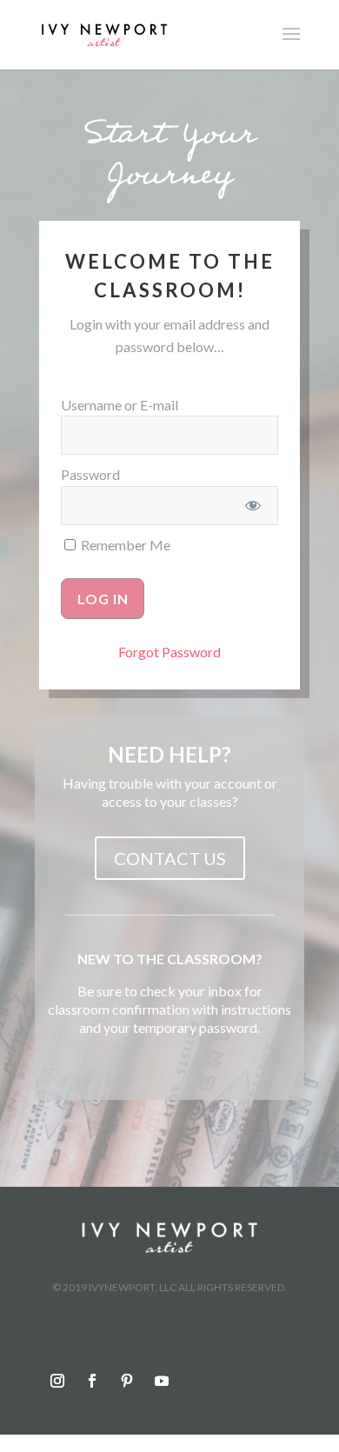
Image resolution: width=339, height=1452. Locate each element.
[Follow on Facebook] (92, 1381)
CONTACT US (170, 858)
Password (90, 474)
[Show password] (253, 505)
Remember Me (124, 544)
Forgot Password (169, 651)
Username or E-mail (119, 404)
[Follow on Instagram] (57, 1381)
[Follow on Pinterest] (127, 1381)
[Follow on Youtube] (162, 1381)
